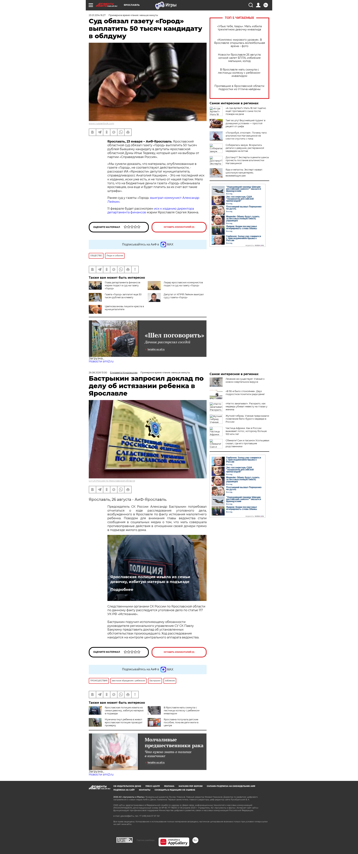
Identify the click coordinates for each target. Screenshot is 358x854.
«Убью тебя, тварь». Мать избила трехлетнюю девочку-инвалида (239, 28)
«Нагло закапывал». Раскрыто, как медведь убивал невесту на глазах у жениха (246, 406)
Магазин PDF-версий (190, 786)
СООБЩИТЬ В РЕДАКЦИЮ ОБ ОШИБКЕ (175, 790)
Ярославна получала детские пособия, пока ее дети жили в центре (181, 722)
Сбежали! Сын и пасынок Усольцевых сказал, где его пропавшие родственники (247, 443)
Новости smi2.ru (101, 361)
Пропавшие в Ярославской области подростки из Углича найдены (239, 87)
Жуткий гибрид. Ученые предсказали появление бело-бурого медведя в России (247, 418)
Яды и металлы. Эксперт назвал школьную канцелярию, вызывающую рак (244, 172)
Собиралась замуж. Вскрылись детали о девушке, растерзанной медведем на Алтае (245, 148)
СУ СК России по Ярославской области (112, 480)
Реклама (169, 786)
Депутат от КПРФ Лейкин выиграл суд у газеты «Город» (184, 296)
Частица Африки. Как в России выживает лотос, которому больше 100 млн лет (246, 431)
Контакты (144, 790)
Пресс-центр (152, 786)
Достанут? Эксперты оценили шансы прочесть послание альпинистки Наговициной (247, 160)
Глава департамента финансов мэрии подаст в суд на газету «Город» (122, 285)
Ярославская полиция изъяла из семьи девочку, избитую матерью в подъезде (150, 579)
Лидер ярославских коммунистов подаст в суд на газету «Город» (183, 284)
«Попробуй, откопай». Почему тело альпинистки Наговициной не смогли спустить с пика (246, 135)
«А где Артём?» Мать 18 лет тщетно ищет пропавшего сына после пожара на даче (246, 111)
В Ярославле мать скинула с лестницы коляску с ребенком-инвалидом (239, 73)
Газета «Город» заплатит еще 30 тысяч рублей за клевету (123, 296)
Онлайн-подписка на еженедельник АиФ (231, 786)
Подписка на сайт (124, 790)
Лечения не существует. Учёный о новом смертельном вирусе (245, 380)
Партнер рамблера (145, 840)
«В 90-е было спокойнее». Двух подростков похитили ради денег (245, 393)
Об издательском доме (127, 786)
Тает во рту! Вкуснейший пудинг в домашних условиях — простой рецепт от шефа (245, 123)
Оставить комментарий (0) (179, 227)
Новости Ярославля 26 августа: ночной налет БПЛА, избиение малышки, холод (239, 58)
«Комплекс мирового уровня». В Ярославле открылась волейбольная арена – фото (239, 43)
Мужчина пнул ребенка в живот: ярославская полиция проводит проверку (124, 722)
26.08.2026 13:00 (98, 372)
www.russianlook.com (101, 123)
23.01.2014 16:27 (97, 15)
